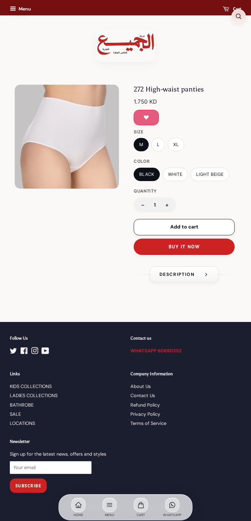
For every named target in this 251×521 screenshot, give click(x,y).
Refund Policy (145, 405)
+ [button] (167, 204)
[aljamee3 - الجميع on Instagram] (34, 352)
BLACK (146, 174)
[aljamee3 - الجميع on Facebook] (24, 352)
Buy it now (184, 247)
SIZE (139, 131)
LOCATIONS (22, 423)
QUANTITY (145, 191)
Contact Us (142, 395)
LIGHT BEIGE (210, 174)
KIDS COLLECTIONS (31, 386)
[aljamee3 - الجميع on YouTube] (45, 352)
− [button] (143, 204)
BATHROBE (22, 405)
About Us (140, 386)
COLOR (141, 161)
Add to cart (184, 227)
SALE (15, 414)
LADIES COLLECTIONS (34, 395)
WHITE (175, 174)
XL (176, 144)
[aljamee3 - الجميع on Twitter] (13, 352)
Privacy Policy (145, 414)
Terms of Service (148, 423)
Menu (24, 9)
